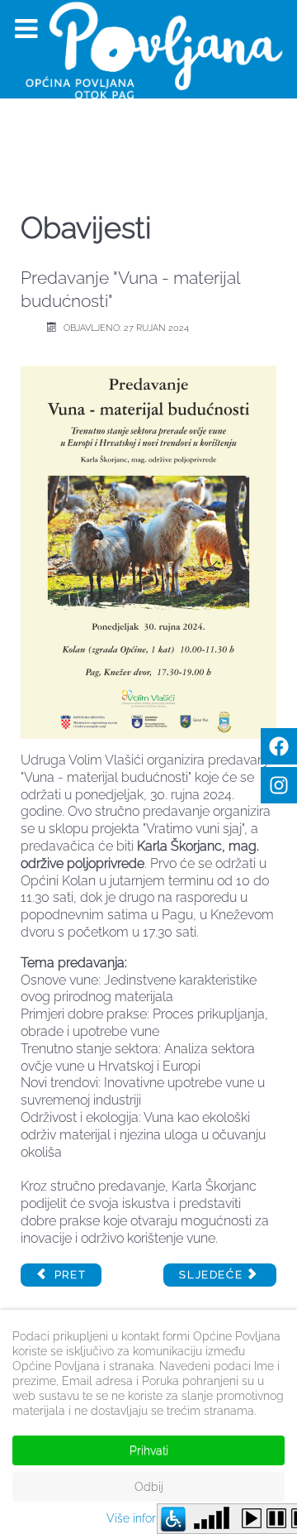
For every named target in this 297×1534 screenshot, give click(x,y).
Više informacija (148, 1518)
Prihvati (149, 1450)
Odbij (148, 1486)
